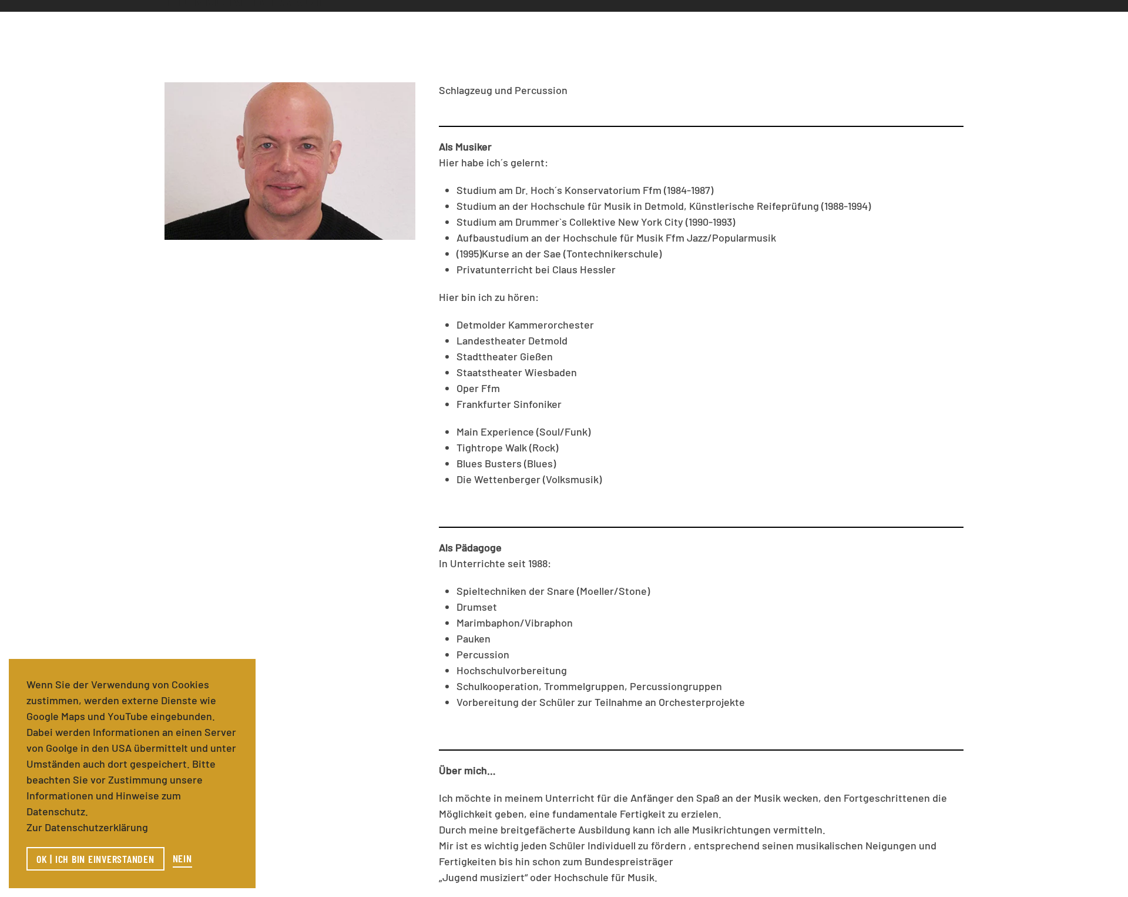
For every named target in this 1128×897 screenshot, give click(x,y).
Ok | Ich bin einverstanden (95, 858)
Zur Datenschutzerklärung (87, 827)
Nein (182, 858)
